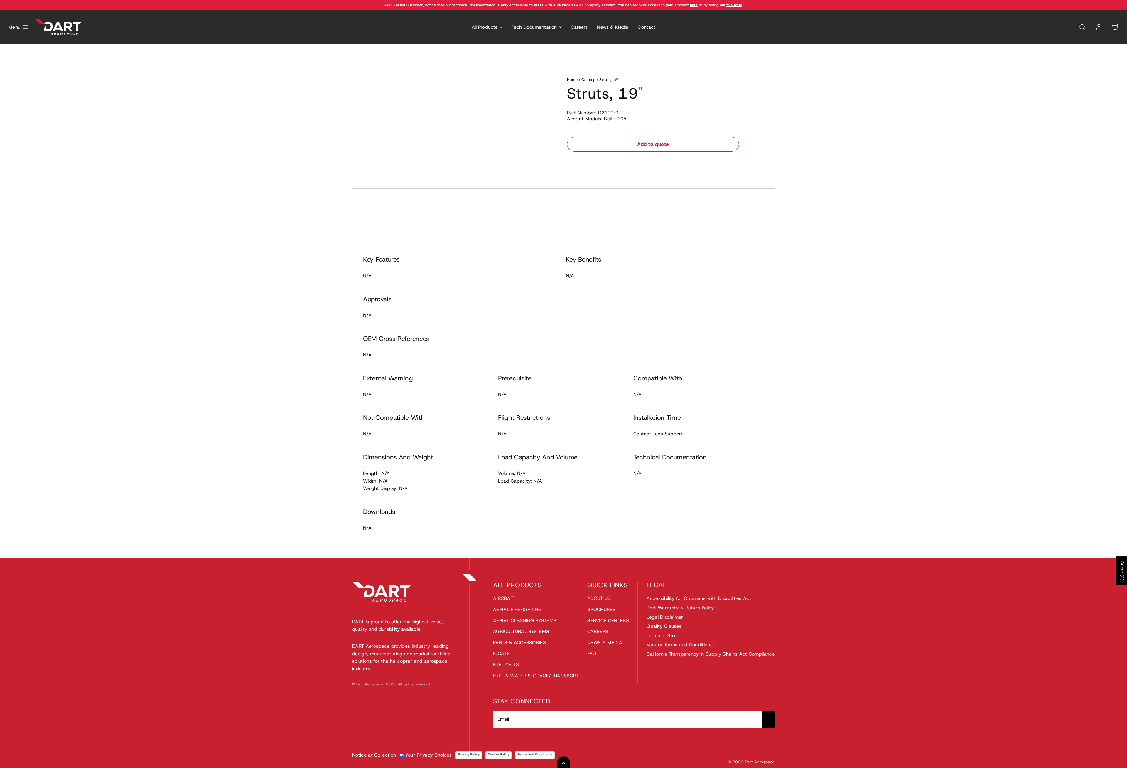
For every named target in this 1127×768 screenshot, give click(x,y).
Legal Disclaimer (665, 617)
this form (734, 5)
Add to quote (653, 144)
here (694, 5)
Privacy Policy (469, 754)
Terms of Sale (662, 635)
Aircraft (504, 598)
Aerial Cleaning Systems (524, 621)
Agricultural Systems (521, 631)
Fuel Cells (506, 665)
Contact (646, 27)
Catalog (588, 79)
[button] (19, 27)
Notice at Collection (374, 755)
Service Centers (608, 621)
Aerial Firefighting (517, 609)
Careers (579, 27)
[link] (1099, 27)
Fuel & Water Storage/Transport (536, 676)
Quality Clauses (664, 626)
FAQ (591, 653)
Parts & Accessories (519, 643)
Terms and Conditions (534, 754)
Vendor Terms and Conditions (680, 645)
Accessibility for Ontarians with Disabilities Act (699, 598)
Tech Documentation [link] (534, 27)
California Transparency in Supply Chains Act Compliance (711, 654)
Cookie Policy (498, 754)
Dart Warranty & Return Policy (680, 608)
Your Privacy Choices (428, 755)
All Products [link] (485, 27)
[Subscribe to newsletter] (768, 719)
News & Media (612, 27)
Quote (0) (1122, 570)
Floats (501, 653)
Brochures (601, 609)
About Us (599, 598)
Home (572, 79)
